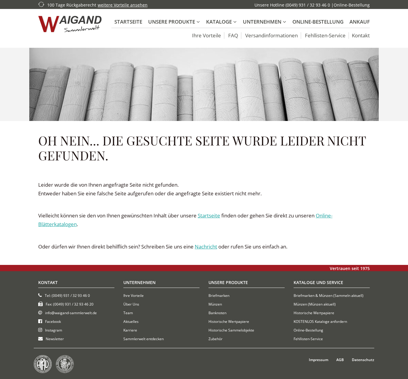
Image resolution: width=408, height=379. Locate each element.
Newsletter (55, 338)
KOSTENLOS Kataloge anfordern (320, 321)
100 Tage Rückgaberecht (71, 5)
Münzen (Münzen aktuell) (315, 304)
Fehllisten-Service (325, 35)
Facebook (53, 321)
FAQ (233, 35)
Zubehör (215, 338)
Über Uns (131, 304)
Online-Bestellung (352, 5)
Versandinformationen (271, 35)
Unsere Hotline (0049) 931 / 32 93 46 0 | (294, 5)
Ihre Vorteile (206, 35)
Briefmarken (218, 295)
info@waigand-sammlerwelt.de (71, 312)
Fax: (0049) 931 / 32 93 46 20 (69, 304)
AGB (340, 359)
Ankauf (359, 21)
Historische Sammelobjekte (231, 330)
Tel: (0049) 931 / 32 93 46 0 (67, 295)
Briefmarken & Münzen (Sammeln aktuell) (328, 295)
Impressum (318, 359)
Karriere (130, 330)
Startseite (128, 21)
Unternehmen (262, 21)
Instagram (53, 330)
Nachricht (206, 246)
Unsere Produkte (171, 21)
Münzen (215, 304)
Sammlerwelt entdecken (143, 338)
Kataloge (219, 21)
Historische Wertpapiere (228, 321)
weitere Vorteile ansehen (123, 5)
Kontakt (361, 35)
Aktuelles (131, 321)
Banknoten (217, 312)
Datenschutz (363, 359)
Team (128, 312)
